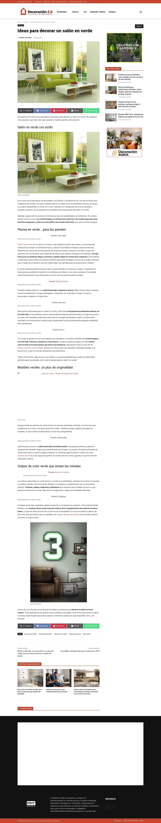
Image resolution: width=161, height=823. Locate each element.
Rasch (61, 330)
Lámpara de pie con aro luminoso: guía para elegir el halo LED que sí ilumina (129, 104)
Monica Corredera (26, 37)
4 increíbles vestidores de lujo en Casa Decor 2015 (80, 651)
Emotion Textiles (62, 472)
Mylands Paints (62, 281)
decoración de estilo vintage (31, 348)
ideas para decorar (75, 634)
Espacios (26, 22)
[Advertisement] (80, 753)
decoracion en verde (60, 634)
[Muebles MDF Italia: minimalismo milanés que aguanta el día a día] (111, 117)
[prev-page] (19, 699)
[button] (140, 12)
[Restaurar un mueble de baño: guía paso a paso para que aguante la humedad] (30, 678)
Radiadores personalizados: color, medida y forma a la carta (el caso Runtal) (130, 77)
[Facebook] (138, 1)
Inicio (19, 22)
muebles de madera (26, 456)
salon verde (86, 634)
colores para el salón (30, 634)
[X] (142, 1)
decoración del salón (45, 634)
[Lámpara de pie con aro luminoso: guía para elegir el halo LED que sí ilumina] (111, 105)
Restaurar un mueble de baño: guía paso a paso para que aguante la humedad (30, 692)
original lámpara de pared (67, 514)
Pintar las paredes (25, 244)
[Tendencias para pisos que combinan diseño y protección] (59, 678)
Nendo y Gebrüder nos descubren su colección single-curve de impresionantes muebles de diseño (36, 653)
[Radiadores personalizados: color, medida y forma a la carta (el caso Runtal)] (111, 78)
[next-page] (22, 699)
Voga (23, 420)
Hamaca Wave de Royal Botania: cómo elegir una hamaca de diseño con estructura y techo (86, 692)
